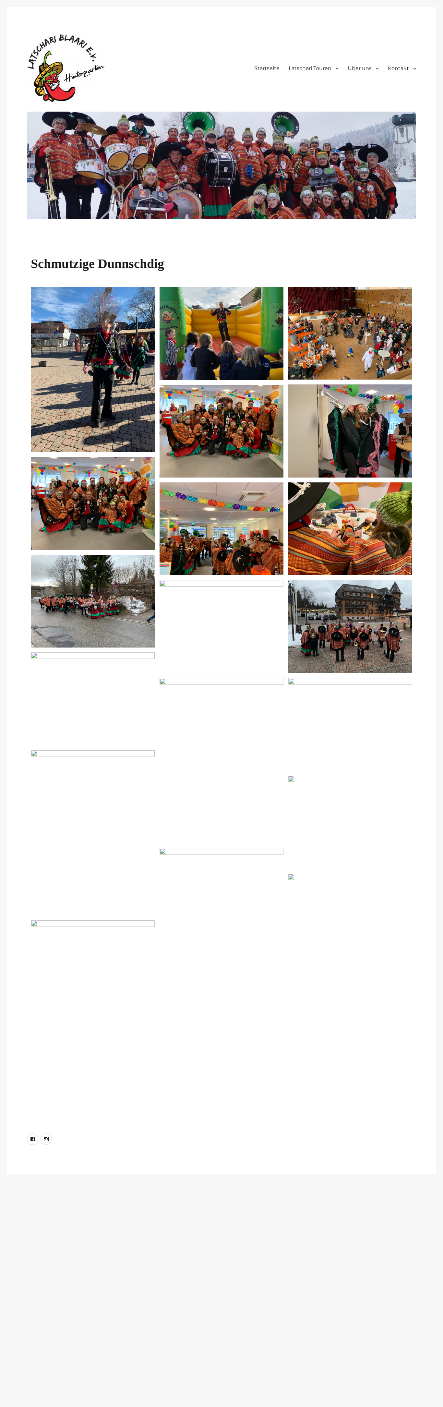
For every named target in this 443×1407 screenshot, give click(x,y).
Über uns (360, 68)
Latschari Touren (310, 68)
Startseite (267, 68)
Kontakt (398, 68)
